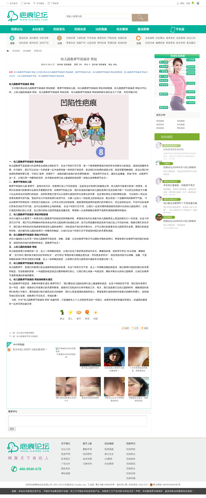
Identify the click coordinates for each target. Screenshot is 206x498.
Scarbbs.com (80, 484)
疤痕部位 (130, 454)
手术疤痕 (91, 38)
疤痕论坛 (17, 29)
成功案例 (33, 38)
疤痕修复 (68, 64)
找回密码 (87, 454)
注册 (188, 3)
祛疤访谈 (149, 43)
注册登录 (87, 464)
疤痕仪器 (130, 473)
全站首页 (38, 29)
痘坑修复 (27, 51)
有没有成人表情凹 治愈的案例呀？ (30, 349)
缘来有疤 (170, 38)
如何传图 (87, 459)
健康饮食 (160, 43)
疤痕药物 (130, 478)
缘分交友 (109, 454)
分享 (136, 328)
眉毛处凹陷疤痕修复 (90, 398)
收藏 (146, 328)
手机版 (180, 29)
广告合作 (65, 464)
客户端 (27, 3)
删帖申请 (87, 449)
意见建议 (191, 43)
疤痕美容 (160, 124)
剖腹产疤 (81, 43)
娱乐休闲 (180, 43)
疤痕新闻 (160, 128)
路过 (62, 318)
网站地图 (65, 473)
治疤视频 (101, 29)
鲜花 (87, 318)
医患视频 (109, 449)
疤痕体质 (80, 29)
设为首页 (14, 3)
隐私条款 (65, 468)
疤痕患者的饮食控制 (173, 149)
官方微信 (40, 3)
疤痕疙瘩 (70, 38)
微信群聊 (143, 29)
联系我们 (65, 459)
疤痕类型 (130, 449)
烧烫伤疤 (101, 38)
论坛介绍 (65, 449)
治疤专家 (44, 38)
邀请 (127, 328)
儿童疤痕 (81, 38)
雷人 (70, 318)
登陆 (182, 3)
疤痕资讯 (59, 29)
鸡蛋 (95, 318)
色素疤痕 (122, 38)
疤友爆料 (149, 38)
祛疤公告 (191, 38)
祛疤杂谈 (23, 43)
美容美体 (170, 43)
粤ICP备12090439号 (105, 484)
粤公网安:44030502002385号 (167, 484)
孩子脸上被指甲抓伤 (90, 368)
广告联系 (55, 3)
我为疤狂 (33, 43)
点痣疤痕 (91, 43)
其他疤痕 (122, 43)
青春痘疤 (70, 43)
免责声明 (65, 454)
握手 (79, 318)
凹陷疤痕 (112, 38)
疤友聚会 (160, 38)
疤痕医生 (130, 468)
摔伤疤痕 (101, 43)
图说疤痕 (23, 38)
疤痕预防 (181, 121)
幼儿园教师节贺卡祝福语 (27, 336)
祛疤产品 (44, 43)
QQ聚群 (108, 459)
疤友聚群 (122, 29)
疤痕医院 (130, 464)
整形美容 (181, 128)
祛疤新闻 (180, 38)
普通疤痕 (112, 43)
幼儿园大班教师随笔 (25, 333)
